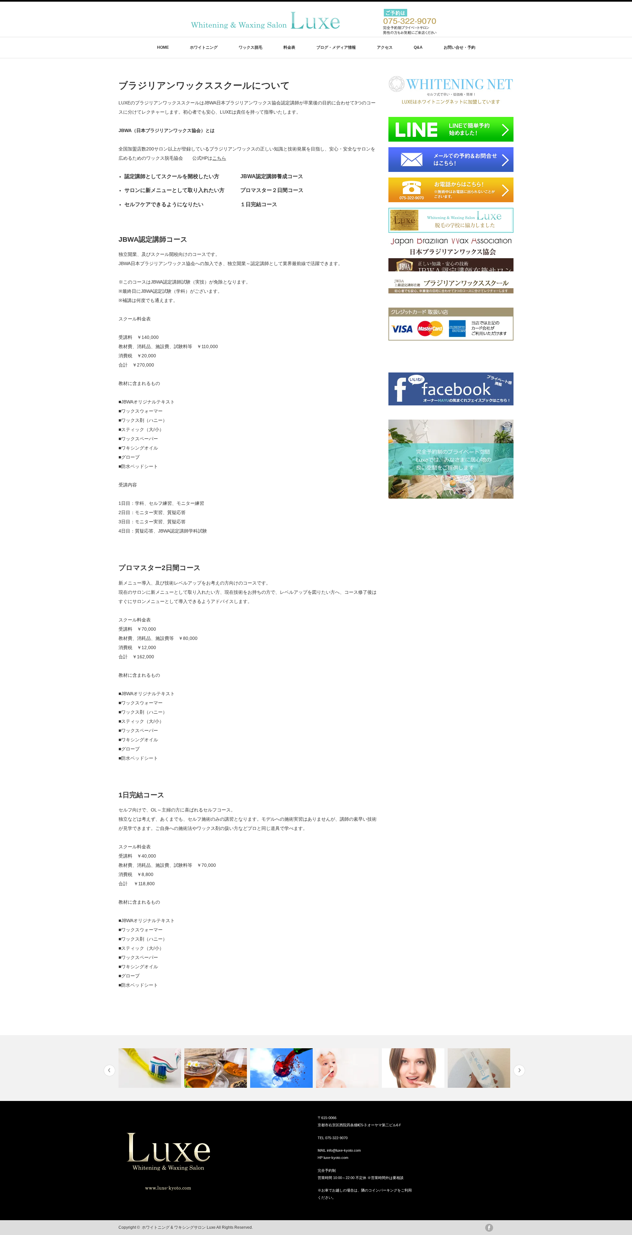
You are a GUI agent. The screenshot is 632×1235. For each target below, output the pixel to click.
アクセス (385, 47)
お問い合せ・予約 (459, 47)
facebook (489, 1228)
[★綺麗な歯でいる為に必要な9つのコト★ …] (150, 1068)
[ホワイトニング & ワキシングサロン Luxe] (312, 32)
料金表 (289, 47)
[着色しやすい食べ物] (282, 1068)
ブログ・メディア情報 (336, 47)
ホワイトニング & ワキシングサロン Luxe (179, 1227)
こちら (219, 158)
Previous (109, 1070)
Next (519, 1070)
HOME (163, 47)
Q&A (418, 47)
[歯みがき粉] (480, 1068)
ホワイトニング (204, 47)
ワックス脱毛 (250, 47)
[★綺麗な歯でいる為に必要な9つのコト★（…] (414, 1068)
